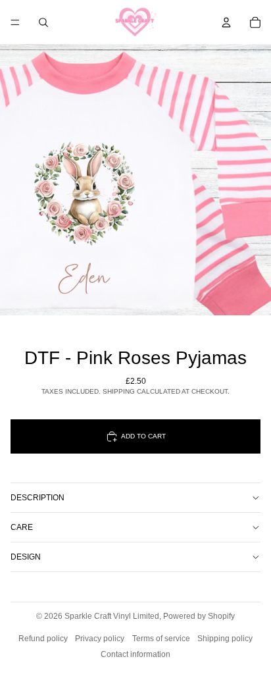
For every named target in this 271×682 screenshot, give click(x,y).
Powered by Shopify (199, 616)
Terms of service (161, 638)
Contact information (135, 654)
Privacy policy (99, 638)
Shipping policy (225, 638)
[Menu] (15, 22)
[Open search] (43, 22)
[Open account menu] (226, 22)
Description (37, 497)
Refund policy (43, 638)
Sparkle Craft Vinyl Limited (111, 616)
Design (26, 557)
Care (22, 527)
